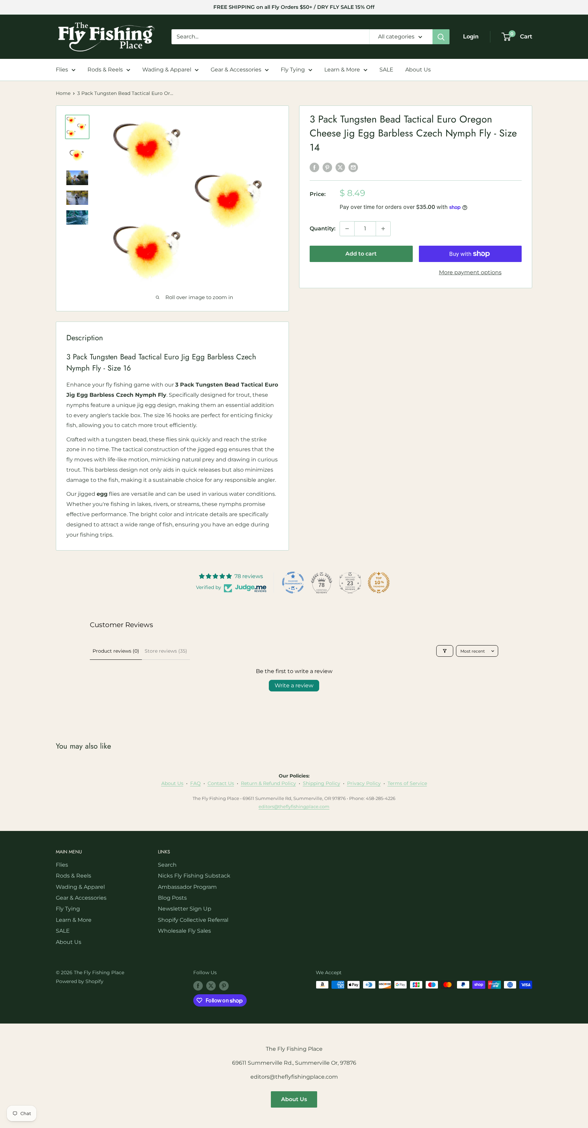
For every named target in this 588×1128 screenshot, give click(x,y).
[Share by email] (353, 167)
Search (167, 865)
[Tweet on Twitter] (340, 167)
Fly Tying (293, 69)
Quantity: (323, 228)
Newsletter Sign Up (184, 908)
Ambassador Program (187, 887)
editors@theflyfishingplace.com (294, 806)
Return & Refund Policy (268, 783)
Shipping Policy (321, 783)
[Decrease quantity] (347, 229)
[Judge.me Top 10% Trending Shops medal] (379, 582)
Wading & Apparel (166, 69)
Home (63, 93)
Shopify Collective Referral (193, 920)
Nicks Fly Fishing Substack (194, 875)
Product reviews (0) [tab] (116, 651)
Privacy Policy (364, 783)
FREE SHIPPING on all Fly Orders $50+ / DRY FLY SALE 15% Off (294, 7)
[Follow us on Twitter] (211, 985)
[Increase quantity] (383, 229)
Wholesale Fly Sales (184, 931)
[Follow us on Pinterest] (224, 985)
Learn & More (342, 69)
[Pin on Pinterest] (327, 167)
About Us (418, 69)
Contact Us (221, 783)
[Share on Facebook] (314, 167)
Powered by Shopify (79, 981)
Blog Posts (172, 898)
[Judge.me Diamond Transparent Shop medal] (293, 582)
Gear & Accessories (236, 69)
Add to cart (361, 253)
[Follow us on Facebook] (198, 985)
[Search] (441, 36)
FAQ (195, 783)
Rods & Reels (105, 69)
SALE (386, 69)
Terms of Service (407, 783)
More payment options (470, 272)
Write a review (294, 685)
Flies (62, 69)
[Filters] (444, 651)
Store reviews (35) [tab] (166, 651)
